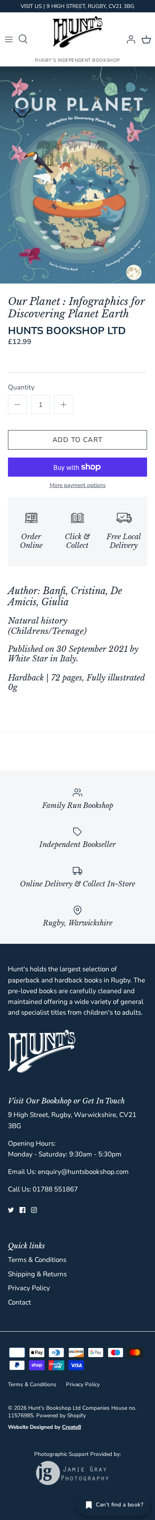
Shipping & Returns (37, 1274)
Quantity (21, 387)
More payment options (78, 485)
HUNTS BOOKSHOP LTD (67, 330)
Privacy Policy (29, 1288)
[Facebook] (22, 1210)
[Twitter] (11, 1210)
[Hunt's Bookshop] (78, 32)
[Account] (129, 39)
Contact (19, 1302)
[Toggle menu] (8, 39)
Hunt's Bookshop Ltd (54, 1408)
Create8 (71, 1427)
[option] (77, 175)
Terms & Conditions (37, 1259)
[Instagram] (34, 1210)
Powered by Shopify (61, 1415)
